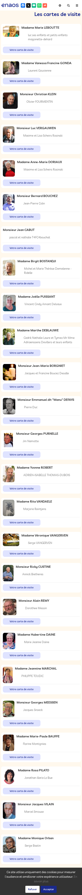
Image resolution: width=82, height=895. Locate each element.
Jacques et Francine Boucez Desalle (47, 373)
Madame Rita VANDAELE (34, 501)
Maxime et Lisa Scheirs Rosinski (43, 135)
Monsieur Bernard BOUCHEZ (37, 196)
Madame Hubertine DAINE (36, 635)
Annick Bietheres (32, 574)
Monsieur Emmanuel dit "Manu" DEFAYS (45, 400)
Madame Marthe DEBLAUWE (38, 330)
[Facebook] (23, 5)
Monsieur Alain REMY (34, 601)
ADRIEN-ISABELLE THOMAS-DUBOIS (46, 475)
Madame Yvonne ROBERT (35, 467)
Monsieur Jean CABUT (19, 230)
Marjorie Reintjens (34, 509)
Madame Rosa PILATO (33, 770)
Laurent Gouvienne (39, 70)
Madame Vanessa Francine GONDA (46, 63)
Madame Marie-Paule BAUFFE (37, 736)
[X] (28, 5)
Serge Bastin (33, 845)
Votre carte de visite (21, 49)
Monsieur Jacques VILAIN (36, 804)
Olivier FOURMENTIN (39, 101)
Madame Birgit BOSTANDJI (36, 261)
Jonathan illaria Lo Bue (38, 777)
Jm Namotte (31, 441)
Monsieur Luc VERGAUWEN (36, 128)
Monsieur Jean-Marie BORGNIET (41, 366)
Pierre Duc (30, 407)
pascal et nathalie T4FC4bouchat (29, 237)
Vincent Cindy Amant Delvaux (43, 304)
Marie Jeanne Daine (36, 642)
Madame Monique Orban (36, 838)
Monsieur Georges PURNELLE (37, 434)
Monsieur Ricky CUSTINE (33, 567)
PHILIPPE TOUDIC (32, 676)
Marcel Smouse (34, 811)
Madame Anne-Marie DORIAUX (39, 162)
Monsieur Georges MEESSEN (37, 702)
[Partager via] (45, 5)
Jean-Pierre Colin (34, 203)
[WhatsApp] (39, 5)
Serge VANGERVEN (40, 543)
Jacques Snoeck (33, 710)
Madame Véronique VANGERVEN (44, 535)
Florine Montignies (34, 744)
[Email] (34, 5)
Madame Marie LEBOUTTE (40, 28)
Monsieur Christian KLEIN (38, 94)
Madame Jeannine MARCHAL (36, 668)
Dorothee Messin (36, 608)
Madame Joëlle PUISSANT (36, 297)
